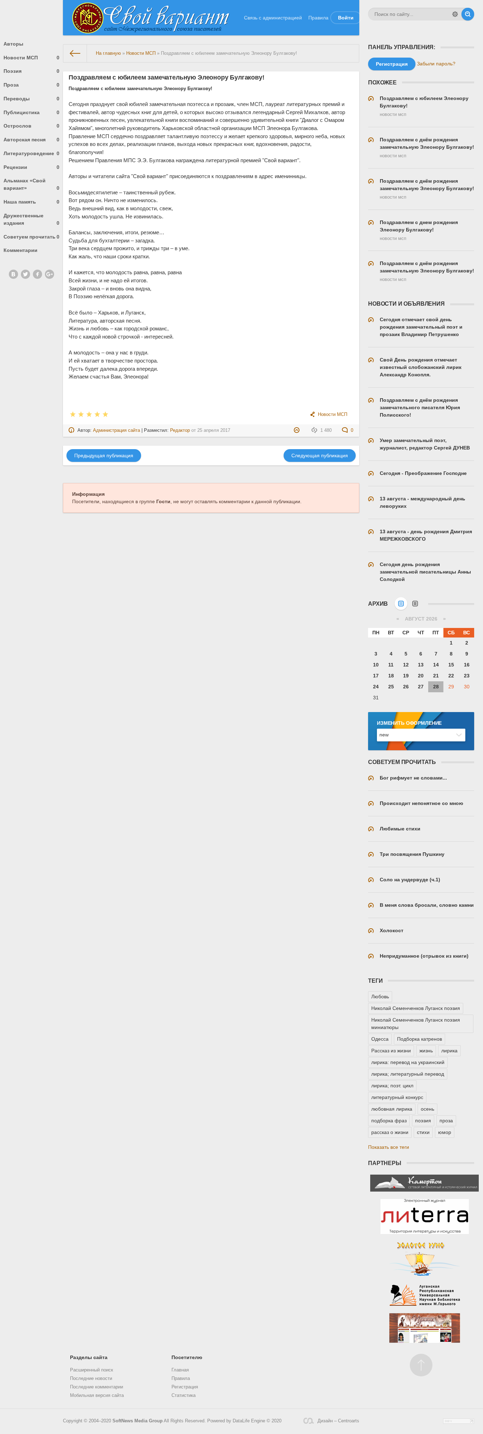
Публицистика (31, 112)
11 (391, 665)
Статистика (183, 1395)
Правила (318, 17)
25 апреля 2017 (213, 430)
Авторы (13, 44)
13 (421, 665)
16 (467, 665)
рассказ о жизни (389, 1132)
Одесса (380, 1039)
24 (376, 686)
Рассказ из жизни (391, 1050)
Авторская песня (31, 139)
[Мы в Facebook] (37, 274)
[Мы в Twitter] (25, 274)
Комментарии (20, 250)
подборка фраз (389, 1120)
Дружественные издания (31, 219)
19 (406, 675)
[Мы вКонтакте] (13, 274)
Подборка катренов (419, 1039)
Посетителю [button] (186, 1357)
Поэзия (31, 71)
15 (451, 665)
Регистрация (184, 1387)
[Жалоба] (297, 430)
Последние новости (91, 1378)
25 (391, 686)
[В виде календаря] (401, 603)
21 (436, 675)
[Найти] (467, 14)
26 (406, 686)
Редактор (180, 430)
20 (421, 675)
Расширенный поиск (91, 1370)
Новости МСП (31, 57)
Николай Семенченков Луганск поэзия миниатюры (415, 1023)
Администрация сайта (116, 430)
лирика (449, 1050)
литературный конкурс (397, 1097)
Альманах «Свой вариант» (31, 184)
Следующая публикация (319, 455)
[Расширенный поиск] (455, 14)
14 (436, 665)
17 (376, 675)
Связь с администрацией (273, 17)
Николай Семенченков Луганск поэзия (415, 1008)
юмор (444, 1132)
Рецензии (31, 167)
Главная (180, 1370)
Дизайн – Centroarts (338, 1420)
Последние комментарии (96, 1387)
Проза (31, 85)
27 (421, 686)
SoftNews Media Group (137, 1420)
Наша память (31, 202)
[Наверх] (421, 1365)
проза (446, 1120)
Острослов (31, 126)
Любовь (380, 996)
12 (406, 665)
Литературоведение (31, 153)
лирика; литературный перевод (407, 1074)
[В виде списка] (415, 603)
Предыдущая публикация (103, 455)
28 (436, 686)
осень (427, 1109)
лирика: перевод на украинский (407, 1062)
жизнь (426, 1050)
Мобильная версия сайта (97, 1395)
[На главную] (75, 53)
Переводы (31, 98)
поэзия (423, 1120)
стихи (423, 1132)
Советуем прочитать (31, 237)
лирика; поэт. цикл (392, 1085)
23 (467, 675)
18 (391, 675)
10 (376, 665)
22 (451, 675)
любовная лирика (391, 1109)
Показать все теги (388, 1147)
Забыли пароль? (436, 63)
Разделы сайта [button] (88, 1357)
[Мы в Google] (49, 274)
